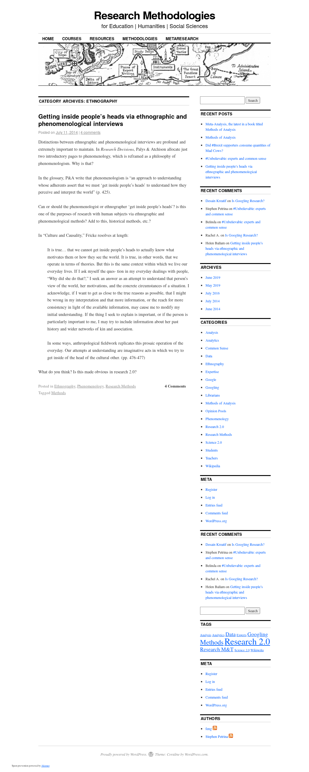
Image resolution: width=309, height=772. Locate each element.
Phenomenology (90, 386)
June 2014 (212, 308)
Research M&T (217, 649)
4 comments (90, 132)
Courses (71, 38)
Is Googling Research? (248, 200)
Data (208, 355)
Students (211, 450)
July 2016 (212, 293)
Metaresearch (182, 38)
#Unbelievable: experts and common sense (235, 158)
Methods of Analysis (220, 137)
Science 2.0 (213, 442)
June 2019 (212, 277)
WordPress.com (196, 754)
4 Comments (175, 386)
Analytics (212, 340)
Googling (212, 387)
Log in (210, 497)
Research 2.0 (214, 426)
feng (208, 728)
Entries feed (213, 505)
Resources (102, 38)
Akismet (45, 765)
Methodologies (140, 38)
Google (210, 379)
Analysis (211, 332)
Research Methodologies (154, 15)
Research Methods (121, 386)
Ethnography (64, 386)
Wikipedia (212, 465)
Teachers (211, 457)
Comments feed (216, 512)
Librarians (212, 395)
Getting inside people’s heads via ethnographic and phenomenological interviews (112, 120)
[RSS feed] (215, 728)
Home (48, 38)
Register (211, 489)
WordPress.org (216, 520)
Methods (58, 392)
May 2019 (212, 285)
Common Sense (216, 348)
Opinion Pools (215, 410)
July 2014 (212, 300)
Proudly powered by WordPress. (123, 754)
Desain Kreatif (215, 200)
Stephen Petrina (216, 736)
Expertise (212, 371)
